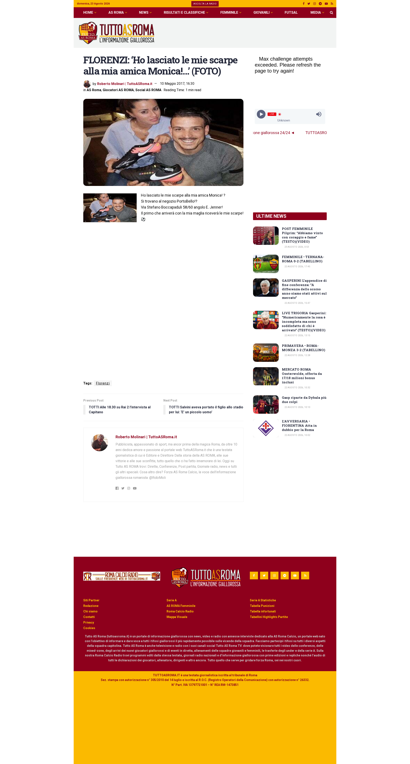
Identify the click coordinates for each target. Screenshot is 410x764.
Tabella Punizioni (262, 606)
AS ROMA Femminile (181, 606)
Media (315, 12)
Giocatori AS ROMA (118, 90)
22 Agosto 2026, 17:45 (297, 266)
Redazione (90, 606)
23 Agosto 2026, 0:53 (296, 246)
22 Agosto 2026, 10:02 (297, 435)
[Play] (261, 114)
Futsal (291, 12)
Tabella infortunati (263, 611)
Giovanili (261, 12)
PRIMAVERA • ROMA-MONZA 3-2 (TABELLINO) (303, 347)
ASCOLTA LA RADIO (205, 3)
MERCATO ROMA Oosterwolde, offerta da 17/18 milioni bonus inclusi (302, 375)
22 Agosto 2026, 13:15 (297, 335)
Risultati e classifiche (184, 12)
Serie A (172, 600)
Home (88, 12)
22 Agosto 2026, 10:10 (297, 407)
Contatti (89, 617)
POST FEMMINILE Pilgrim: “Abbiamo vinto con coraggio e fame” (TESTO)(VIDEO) (302, 235)
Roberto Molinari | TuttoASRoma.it (124, 84)
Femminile (229, 12)
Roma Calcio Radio (180, 611)
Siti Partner (91, 600)
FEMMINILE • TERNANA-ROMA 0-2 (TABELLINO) (303, 259)
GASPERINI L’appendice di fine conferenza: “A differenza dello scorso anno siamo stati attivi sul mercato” (304, 289)
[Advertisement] (255, 32)
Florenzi (103, 383)
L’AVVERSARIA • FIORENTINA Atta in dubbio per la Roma (299, 425)
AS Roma (116, 12)
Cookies (89, 628)
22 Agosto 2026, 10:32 (297, 387)
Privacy (88, 622)
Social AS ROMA (148, 90)
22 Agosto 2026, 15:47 (297, 303)
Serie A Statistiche (263, 600)
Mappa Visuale (177, 617)
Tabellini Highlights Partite (269, 617)
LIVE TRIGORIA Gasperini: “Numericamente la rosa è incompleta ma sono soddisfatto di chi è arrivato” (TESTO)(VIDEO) (304, 321)
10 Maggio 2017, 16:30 (177, 84)
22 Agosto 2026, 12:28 (297, 355)
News (143, 12)
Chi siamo (90, 611)
